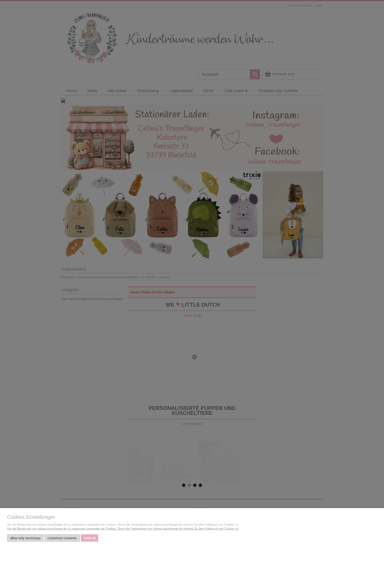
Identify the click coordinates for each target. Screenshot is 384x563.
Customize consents (62, 538)
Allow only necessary (25, 538)
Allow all (89, 538)
